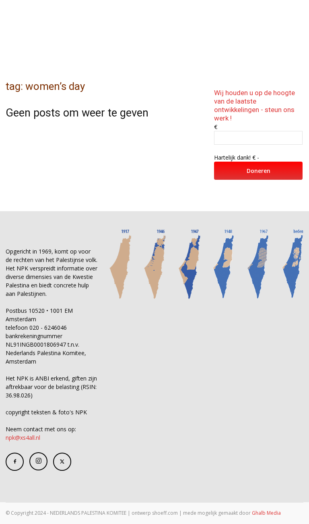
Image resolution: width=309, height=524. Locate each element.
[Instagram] (38, 461)
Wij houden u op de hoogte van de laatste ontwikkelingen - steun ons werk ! (254, 105)
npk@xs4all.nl (23, 437)
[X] (62, 462)
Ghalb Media (266, 512)
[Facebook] (15, 462)
